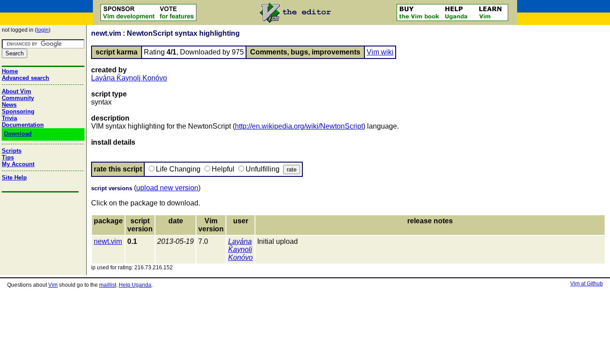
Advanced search (25, 78)
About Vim (16, 91)
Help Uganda (135, 285)
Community (18, 98)
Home (10, 71)
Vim (53, 285)
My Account (18, 164)
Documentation (23, 124)
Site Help (14, 177)
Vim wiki (380, 52)
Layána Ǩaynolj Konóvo (129, 78)
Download (18, 133)
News (9, 104)
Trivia (9, 118)
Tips (8, 157)
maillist (107, 285)
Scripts (11, 150)
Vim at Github (586, 283)
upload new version (167, 188)
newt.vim (108, 241)
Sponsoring (18, 111)
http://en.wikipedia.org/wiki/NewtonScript (299, 126)
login (43, 30)
